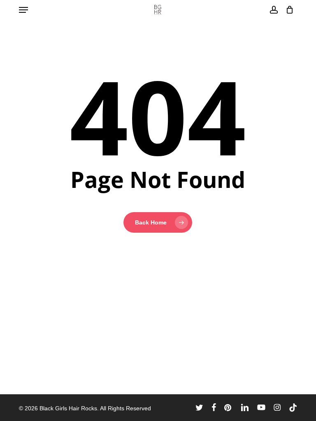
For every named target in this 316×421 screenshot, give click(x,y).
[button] (23, 10)
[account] (273, 10)
